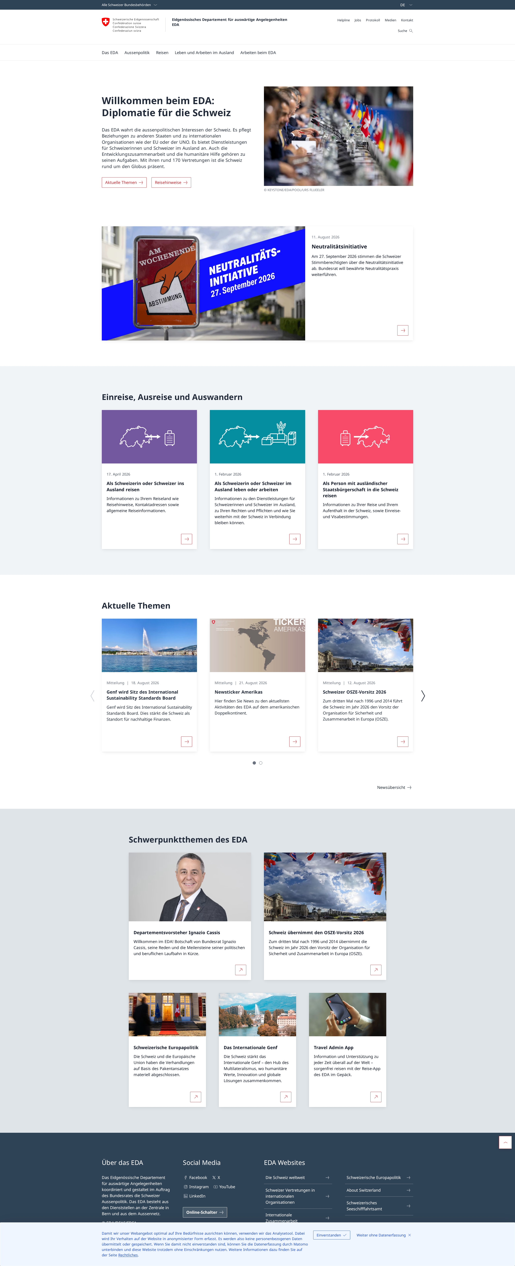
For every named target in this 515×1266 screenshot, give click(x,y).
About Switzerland (364, 1190)
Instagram (199, 1186)
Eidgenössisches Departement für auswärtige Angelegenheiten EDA (230, 22)
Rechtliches (128, 1255)
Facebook (198, 1177)
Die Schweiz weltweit (285, 1177)
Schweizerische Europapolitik (374, 1177)
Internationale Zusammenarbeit (282, 1218)
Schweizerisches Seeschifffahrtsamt (364, 1206)
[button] (110, 52)
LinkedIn (197, 1196)
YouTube (227, 1186)
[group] (149, 685)
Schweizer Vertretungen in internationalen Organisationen (290, 1196)
